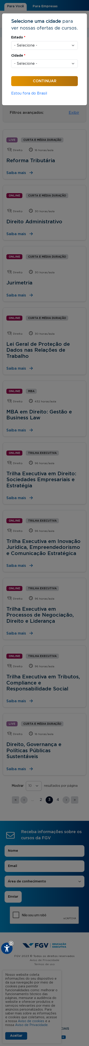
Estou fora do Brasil (29, 93)
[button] (11, 943)
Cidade (18, 55)
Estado (18, 37)
